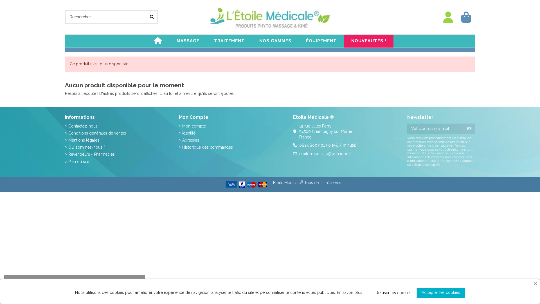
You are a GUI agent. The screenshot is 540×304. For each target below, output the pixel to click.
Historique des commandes (207, 147)
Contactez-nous (83, 126)
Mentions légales (83, 140)
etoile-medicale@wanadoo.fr (325, 153)
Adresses (190, 140)
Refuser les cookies (393, 292)
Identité (188, 133)
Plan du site (78, 161)
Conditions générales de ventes (97, 133)
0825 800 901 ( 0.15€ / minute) (327, 145)
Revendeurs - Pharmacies (91, 154)
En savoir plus (349, 292)
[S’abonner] (469, 129)
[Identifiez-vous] (448, 17)
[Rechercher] (152, 17)
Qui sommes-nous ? (86, 147)
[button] (188, 41)
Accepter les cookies (441, 292)
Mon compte (194, 126)
